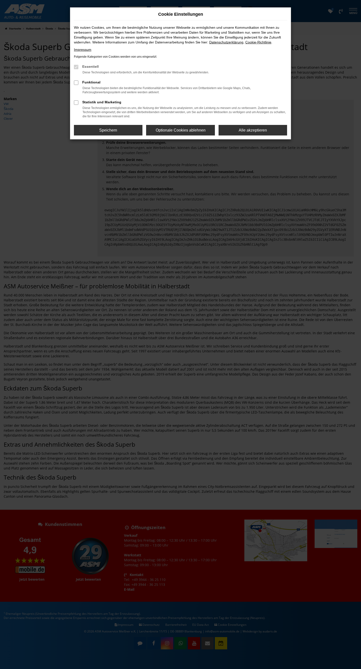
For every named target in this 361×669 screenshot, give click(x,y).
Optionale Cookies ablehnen (181, 130)
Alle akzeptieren (253, 130)
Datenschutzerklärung (226, 42)
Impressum (82, 50)
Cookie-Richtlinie (258, 42)
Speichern (108, 130)
